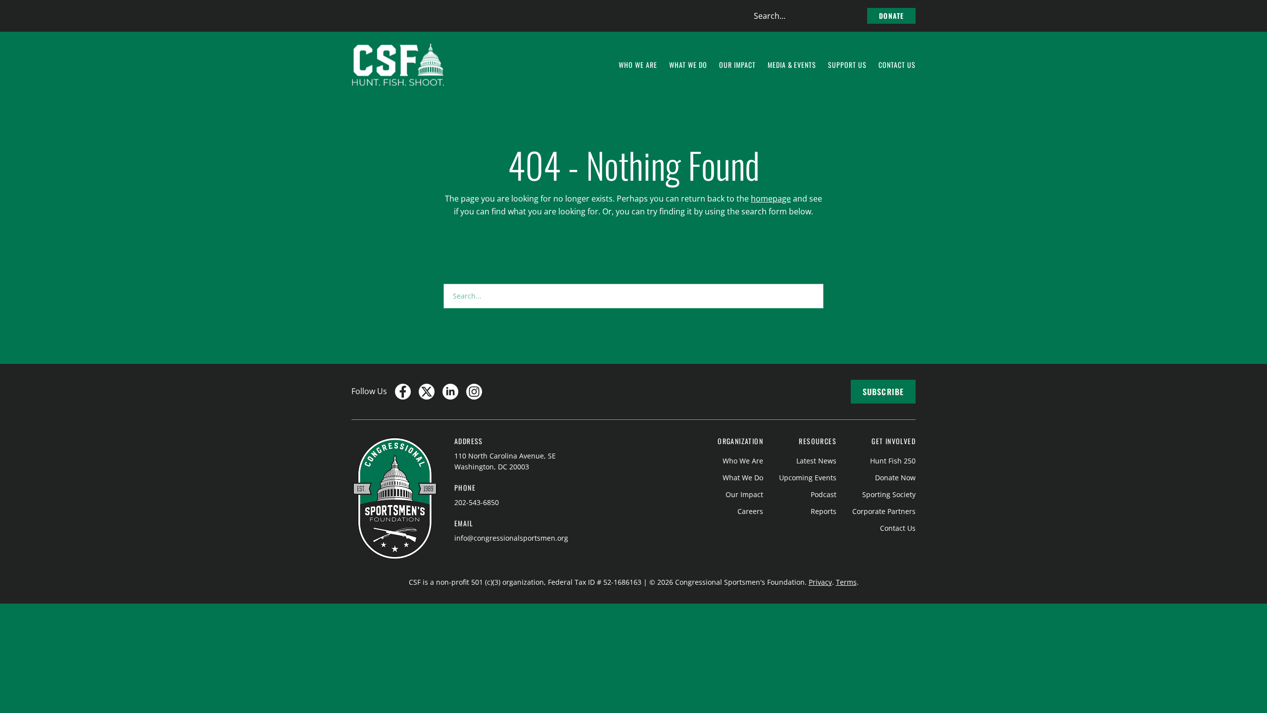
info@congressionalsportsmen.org (511, 538)
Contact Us (898, 528)
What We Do (743, 477)
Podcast (823, 494)
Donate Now (895, 477)
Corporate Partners (884, 511)
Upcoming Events (807, 477)
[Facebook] (403, 392)
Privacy (820, 582)
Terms (846, 582)
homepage (771, 198)
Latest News (816, 460)
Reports (823, 511)
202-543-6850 (476, 502)
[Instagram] (474, 392)
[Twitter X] (427, 392)
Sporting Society (889, 494)
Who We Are (743, 460)
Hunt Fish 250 (893, 460)
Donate (891, 15)
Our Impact (744, 494)
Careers (750, 511)
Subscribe (883, 392)
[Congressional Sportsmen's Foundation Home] (398, 65)
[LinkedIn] (450, 392)
